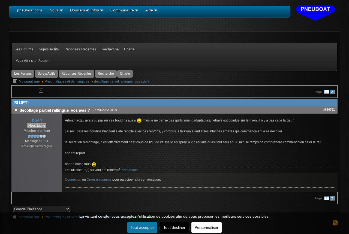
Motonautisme (29, 81)
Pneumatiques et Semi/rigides (67, 81)
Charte (125, 73)
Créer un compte (99, 179)
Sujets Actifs (46, 73)
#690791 (329, 109)
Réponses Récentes (76, 73)
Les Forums (23, 73)
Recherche (106, 73)
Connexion (73, 179)
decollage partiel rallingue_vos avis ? (121, 81)
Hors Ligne (36, 125)
